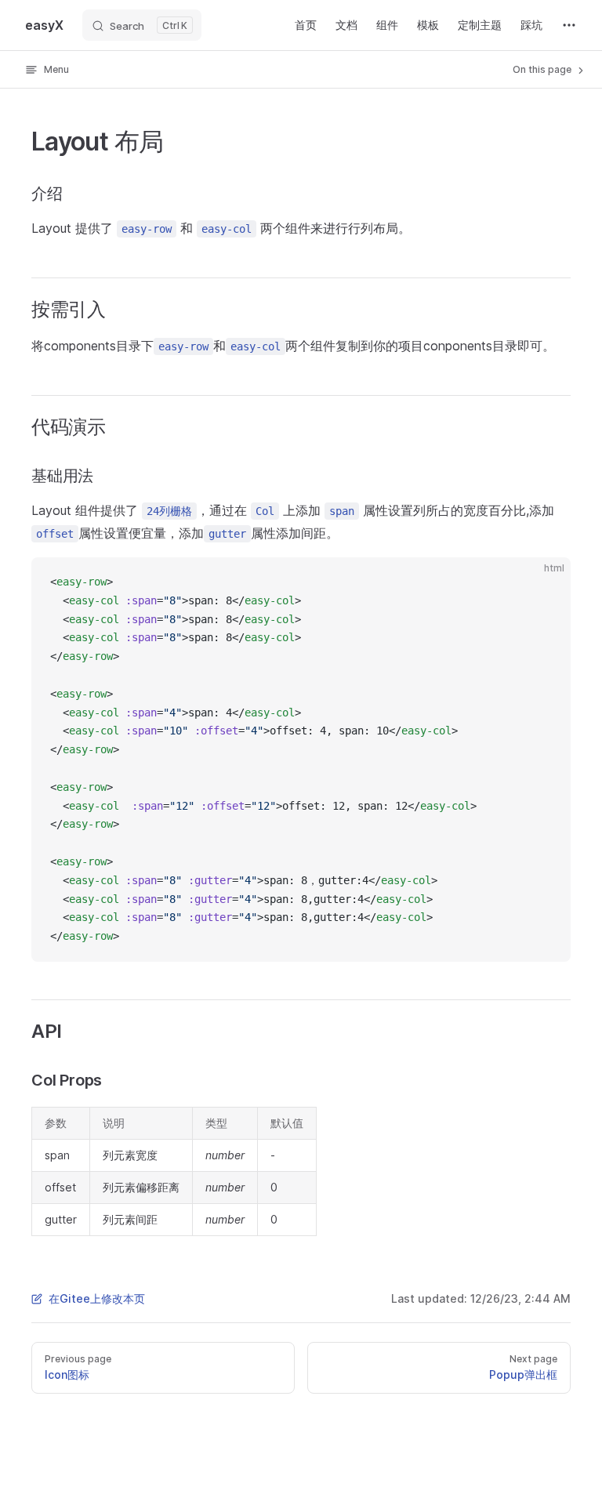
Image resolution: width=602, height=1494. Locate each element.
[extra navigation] (569, 25)
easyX (44, 25)
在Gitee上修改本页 (97, 1298)
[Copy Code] (545, 582)
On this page (543, 69)
